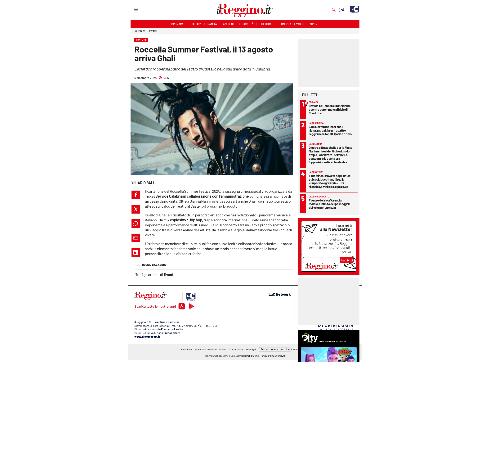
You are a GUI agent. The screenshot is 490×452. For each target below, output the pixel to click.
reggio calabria (154, 264)
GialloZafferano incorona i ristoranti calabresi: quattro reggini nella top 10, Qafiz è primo (330, 130)
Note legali (251, 349)
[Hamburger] (133, 9)
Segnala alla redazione (205, 349)
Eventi (152, 31)
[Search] (334, 10)
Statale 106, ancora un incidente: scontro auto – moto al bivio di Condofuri (330, 109)
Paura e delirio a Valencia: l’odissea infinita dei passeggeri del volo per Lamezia (329, 203)
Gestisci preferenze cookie (275, 349)
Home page (139, 31)
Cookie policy (236, 349)
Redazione (186, 349)
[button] (135, 195)
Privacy (223, 349)
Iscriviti (347, 260)
